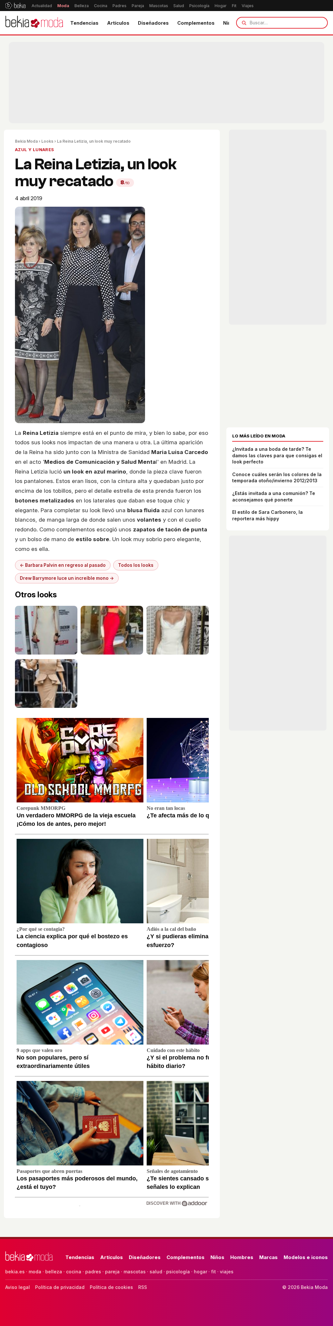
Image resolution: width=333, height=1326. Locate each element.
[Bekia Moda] (34, 23)
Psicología (199, 5)
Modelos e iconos (306, 1257)
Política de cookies (111, 1287)
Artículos (118, 23)
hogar (200, 1271)
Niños (217, 1257)
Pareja (138, 5)
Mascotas (158, 5)
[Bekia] (15, 5)
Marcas (268, 1257)
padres (93, 1271)
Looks (47, 141)
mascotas (135, 1271)
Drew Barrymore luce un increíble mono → (67, 578)
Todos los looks (135, 565)
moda (35, 1271)
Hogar (221, 5)
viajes (226, 1271)
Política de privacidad (60, 1287)
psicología (178, 1271)
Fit (234, 5)
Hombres (241, 1257)
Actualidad (42, 5)
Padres (120, 5)
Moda (63, 5)
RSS (142, 1287)
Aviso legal (17, 1287)
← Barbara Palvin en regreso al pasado (63, 565)
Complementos (196, 23)
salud (156, 1271)
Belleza (81, 5)
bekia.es (15, 1271)
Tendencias (84, 23)
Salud (178, 5)
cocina (73, 1271)
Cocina (100, 5)
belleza (53, 1271)
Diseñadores (153, 23)
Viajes (248, 5)
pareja (112, 1271)
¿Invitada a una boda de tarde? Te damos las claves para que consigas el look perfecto (277, 455)
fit (213, 1271)
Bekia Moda (26, 141)
